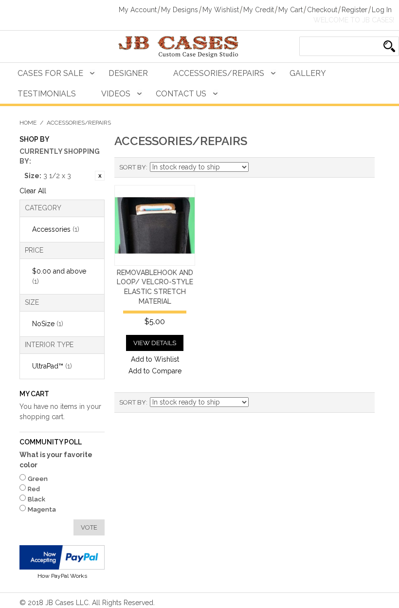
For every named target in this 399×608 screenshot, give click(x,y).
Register (354, 10)
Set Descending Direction (257, 167)
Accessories (55, 229)
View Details (154, 343)
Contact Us (181, 93)
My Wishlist (220, 10)
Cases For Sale (50, 73)
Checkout (322, 10)
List (362, 167)
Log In (382, 10)
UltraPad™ (52, 366)
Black (36, 499)
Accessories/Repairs (218, 73)
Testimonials (47, 93)
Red (34, 489)
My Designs (179, 10)
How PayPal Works (62, 575)
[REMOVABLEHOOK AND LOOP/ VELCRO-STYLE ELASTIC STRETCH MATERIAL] (154, 225)
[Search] (389, 46)
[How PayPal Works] (62, 557)
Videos (115, 93)
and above (59, 276)
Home (27, 122)
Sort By (132, 167)
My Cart (290, 10)
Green (38, 478)
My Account (138, 10)
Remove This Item (100, 176)
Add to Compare (154, 371)
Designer (128, 73)
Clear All (32, 191)
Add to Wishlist (155, 359)
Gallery (308, 73)
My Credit (258, 10)
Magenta (42, 509)
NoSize (47, 324)
